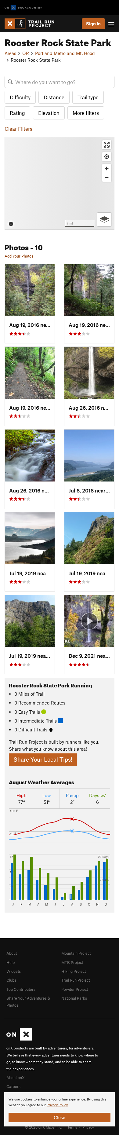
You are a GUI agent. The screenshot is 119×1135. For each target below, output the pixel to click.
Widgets (13, 971)
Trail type (88, 97)
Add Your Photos (19, 256)
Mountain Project (76, 953)
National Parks (74, 998)
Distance (54, 97)
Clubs (11, 980)
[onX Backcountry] (23, 8)
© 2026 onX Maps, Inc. (43, 1127)
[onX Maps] (19, 1039)
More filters (86, 113)
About (11, 953)
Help (10, 962)
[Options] (104, 219)
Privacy (88, 1127)
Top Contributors (20, 989)
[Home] (32, 23)
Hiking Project (73, 971)
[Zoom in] (106, 168)
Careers (13, 1086)
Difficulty (20, 97)
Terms (72, 1127)
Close (59, 1117)
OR (25, 53)
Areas (10, 53)
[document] (59, 1109)
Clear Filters (18, 129)
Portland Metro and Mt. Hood (65, 53)
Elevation (49, 113)
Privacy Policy (57, 1105)
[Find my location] (106, 156)
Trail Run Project (75, 980)
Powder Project (74, 989)
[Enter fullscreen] (106, 144)
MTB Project (72, 962)
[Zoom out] (106, 177)
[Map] (59, 183)
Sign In (93, 23)
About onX (15, 1077)
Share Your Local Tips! (42, 759)
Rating (17, 113)
